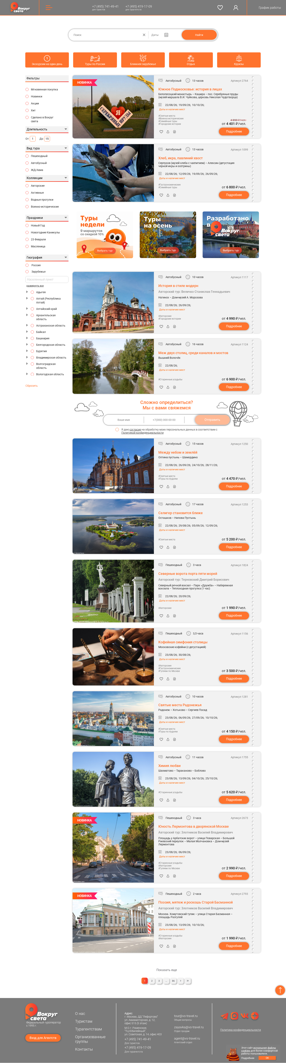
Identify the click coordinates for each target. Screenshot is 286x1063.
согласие (135, 429)
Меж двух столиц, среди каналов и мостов (193, 353)
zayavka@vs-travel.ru (189, 1027)
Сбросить (31, 385)
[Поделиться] (168, 132)
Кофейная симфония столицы (182, 642)
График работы (270, 8)
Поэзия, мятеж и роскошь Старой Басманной (195, 902)
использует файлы (264, 1047)
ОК (267, 1058)
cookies (245, 1050)
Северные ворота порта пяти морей (187, 574)
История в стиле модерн (178, 286)
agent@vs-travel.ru (187, 1038)
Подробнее (234, 131)
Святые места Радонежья (180, 705)
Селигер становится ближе (180, 513)
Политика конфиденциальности (240, 1029)
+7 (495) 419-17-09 (138, 6)
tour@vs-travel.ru (186, 1016)
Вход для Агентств (43, 1038)
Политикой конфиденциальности (142, 432)
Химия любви (169, 766)
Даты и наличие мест (172, 109)
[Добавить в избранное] (161, 132)
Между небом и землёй (177, 452)
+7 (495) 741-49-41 (105, 6)
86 (173, 980)
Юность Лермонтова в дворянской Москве (193, 826)
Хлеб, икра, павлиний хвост (180, 158)
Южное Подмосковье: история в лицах (190, 89)
